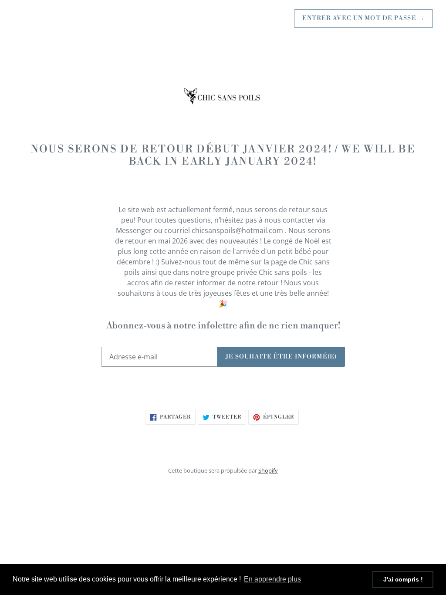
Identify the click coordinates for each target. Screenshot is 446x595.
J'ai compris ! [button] (403, 579)
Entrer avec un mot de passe (363, 18)
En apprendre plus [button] (272, 579)
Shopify (268, 470)
